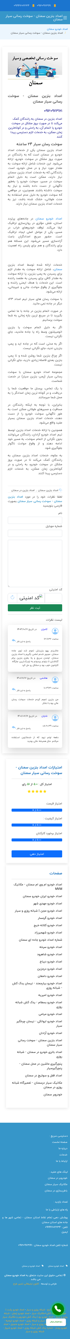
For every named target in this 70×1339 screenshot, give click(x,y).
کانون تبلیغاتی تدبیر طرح (26, 1284)
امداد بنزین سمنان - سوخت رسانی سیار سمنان (40, 1042)
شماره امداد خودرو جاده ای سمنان (40, 939)
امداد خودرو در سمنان (32, 1266)
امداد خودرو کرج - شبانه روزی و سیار (45, 1310)
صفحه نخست (59, 1142)
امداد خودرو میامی (50, 1014)
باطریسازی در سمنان (56, 1190)
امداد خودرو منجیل (20, 1324)
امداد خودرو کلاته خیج (48, 925)
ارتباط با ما (61, 1161)
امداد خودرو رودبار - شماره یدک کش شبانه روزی (35, 1326)
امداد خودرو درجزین (49, 968)
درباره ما (62, 1148)
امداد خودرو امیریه (50, 995)
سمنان (58, 269)
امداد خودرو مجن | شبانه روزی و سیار (38, 910)
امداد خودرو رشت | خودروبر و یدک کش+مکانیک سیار (36, 1311)
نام (60, 513)
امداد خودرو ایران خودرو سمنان (42, 896)
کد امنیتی (55, 589)
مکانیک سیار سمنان (56, 1184)
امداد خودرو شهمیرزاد (48, 932)
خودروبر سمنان (52, 1094)
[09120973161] (58, 1309)
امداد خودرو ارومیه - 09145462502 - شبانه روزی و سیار (35, 1322)
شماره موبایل (54, 526)
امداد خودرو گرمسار (50, 918)
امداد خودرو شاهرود (49, 954)
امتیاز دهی (37, 853)
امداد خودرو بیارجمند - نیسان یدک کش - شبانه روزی (37, 985)
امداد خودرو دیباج (51, 961)
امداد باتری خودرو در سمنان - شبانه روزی (39, 1054)
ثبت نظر (35, 607)
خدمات (63, 1154)
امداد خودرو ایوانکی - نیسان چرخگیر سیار (39, 1023)
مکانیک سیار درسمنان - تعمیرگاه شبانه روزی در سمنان (37, 1085)
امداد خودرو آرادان (50, 1033)
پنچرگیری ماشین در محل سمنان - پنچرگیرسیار (40, 1066)
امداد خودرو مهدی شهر (47, 903)
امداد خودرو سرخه (51, 947)
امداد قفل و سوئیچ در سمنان (43, 1075)
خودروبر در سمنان (57, 1178)
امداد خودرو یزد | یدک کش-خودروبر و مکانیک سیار (28, 1317)
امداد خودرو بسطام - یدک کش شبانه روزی (38, 1004)
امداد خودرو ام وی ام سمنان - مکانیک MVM (38, 886)
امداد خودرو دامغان (50, 976)
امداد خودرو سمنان (57, 29)
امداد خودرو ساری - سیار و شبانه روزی (45, 1321)
